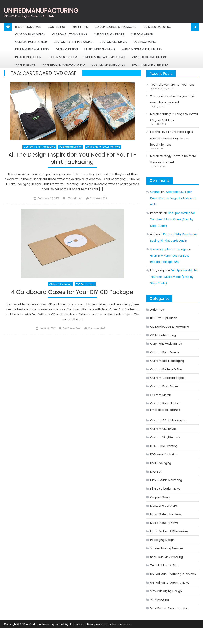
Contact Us (57, 27)
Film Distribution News (165, 489)
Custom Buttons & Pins (69, 34)
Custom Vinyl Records (108, 65)
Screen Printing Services (166, 548)
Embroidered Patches (165, 410)
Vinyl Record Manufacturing (63, 65)
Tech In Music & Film (62, 57)
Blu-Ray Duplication (163, 318)
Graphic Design (67, 49)
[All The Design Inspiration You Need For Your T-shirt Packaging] (72, 111)
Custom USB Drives (113, 42)
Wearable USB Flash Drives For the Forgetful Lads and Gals (172, 198)
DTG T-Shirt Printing (164, 446)
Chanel (155, 192)
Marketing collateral (164, 506)
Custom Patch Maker (31, 42)
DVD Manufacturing (163, 454)
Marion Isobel (71, 328)
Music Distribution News (166, 514)
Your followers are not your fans (172, 85)
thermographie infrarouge (168, 249)
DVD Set (155, 472)
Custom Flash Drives (109, 34)
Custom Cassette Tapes (167, 378)
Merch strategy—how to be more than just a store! (173, 159)
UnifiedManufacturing (41, 10)
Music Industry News (99, 49)
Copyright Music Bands (166, 344)
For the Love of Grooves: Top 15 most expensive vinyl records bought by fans (171, 138)
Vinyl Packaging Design (149, 57)
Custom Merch (142, 34)
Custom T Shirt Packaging (73, 42)
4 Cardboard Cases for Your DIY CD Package (72, 292)
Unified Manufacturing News (104, 57)
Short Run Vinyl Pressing (150, 65)
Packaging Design (28, 57)
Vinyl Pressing (25, 65)
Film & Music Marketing (32, 49)
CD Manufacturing (157, 27)
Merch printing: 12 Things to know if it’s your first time (174, 117)
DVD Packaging (145, 42)
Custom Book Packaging (167, 361)
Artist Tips (80, 27)
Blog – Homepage (28, 27)
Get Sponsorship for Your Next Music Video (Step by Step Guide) (172, 219)
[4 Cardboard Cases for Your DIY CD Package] (72, 243)
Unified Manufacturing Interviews (173, 574)
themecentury (121, 624)
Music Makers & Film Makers (142, 49)
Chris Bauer (74, 198)
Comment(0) (98, 198)
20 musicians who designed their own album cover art (173, 99)
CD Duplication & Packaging (116, 27)
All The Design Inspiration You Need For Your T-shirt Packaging (72, 158)
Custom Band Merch (30, 34)
